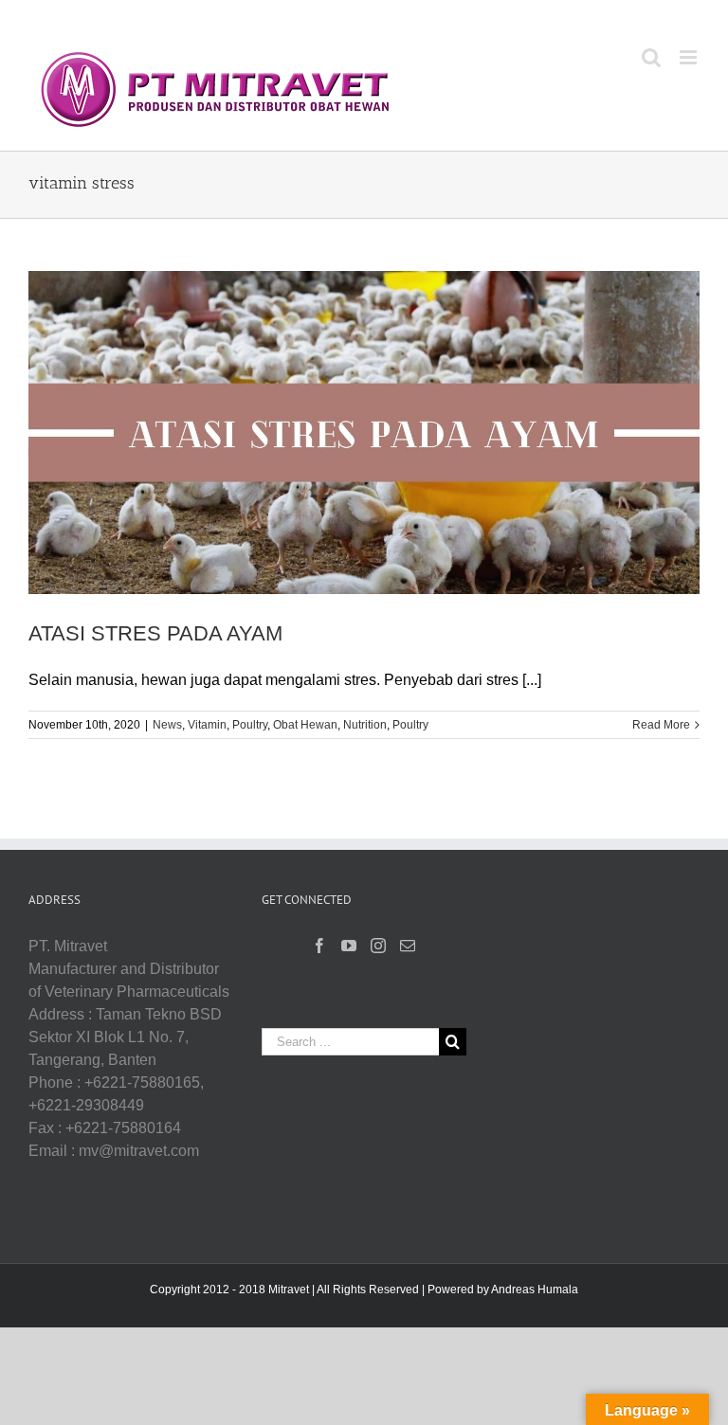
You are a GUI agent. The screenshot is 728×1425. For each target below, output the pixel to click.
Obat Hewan (305, 724)
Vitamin (207, 724)
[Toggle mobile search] (651, 57)
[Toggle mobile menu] (690, 57)
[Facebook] (319, 945)
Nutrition (365, 724)
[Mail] (407, 945)
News (167, 724)
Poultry (249, 724)
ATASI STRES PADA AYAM (155, 633)
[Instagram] (378, 945)
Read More (661, 724)
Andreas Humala (534, 1289)
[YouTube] (348, 945)
